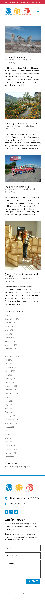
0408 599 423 (17, 503)
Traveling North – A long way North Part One (22, 275)
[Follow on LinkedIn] (11, 512)
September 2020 (12, 423)
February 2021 (10, 412)
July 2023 (8, 360)
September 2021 (11, 393)
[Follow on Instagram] (16, 512)
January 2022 (10, 382)
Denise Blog (10, 62)
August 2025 (10, 323)
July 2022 (8, 375)
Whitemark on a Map (15, 57)
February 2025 (10, 341)
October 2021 (10, 390)
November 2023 (11, 352)
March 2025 (9, 338)
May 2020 (9, 438)
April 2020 (9, 442)
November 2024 (11, 345)
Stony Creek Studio (11, 2)
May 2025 (9, 330)
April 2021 (8, 408)
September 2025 (12, 319)
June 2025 (9, 327)
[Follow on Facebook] (6, 512)
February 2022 (11, 379)
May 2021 (8, 405)
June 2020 (9, 434)
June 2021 (9, 401)
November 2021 (11, 386)
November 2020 (11, 420)
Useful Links (36, 2)
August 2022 (10, 371)
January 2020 (10, 453)
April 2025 (9, 334)
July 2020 (9, 431)
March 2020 (10, 446)
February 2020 (11, 449)
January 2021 (10, 416)
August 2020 (10, 427)
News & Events (25, 2)
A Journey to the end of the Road (21, 123)
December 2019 (11, 457)
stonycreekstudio (14, 60)
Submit (33, 581)
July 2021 (8, 397)
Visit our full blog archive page (17, 467)
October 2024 (10, 349)
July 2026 (8, 315)
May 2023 (9, 364)
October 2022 (10, 367)
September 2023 (12, 356)
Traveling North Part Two (17, 187)
